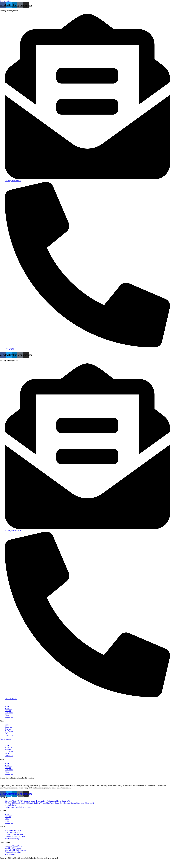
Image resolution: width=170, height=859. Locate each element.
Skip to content (5, 1)
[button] (85, 721)
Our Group (9, 713)
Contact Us (9, 717)
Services (8, 711)
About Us (8, 709)
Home (7, 707)
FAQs (7, 715)
